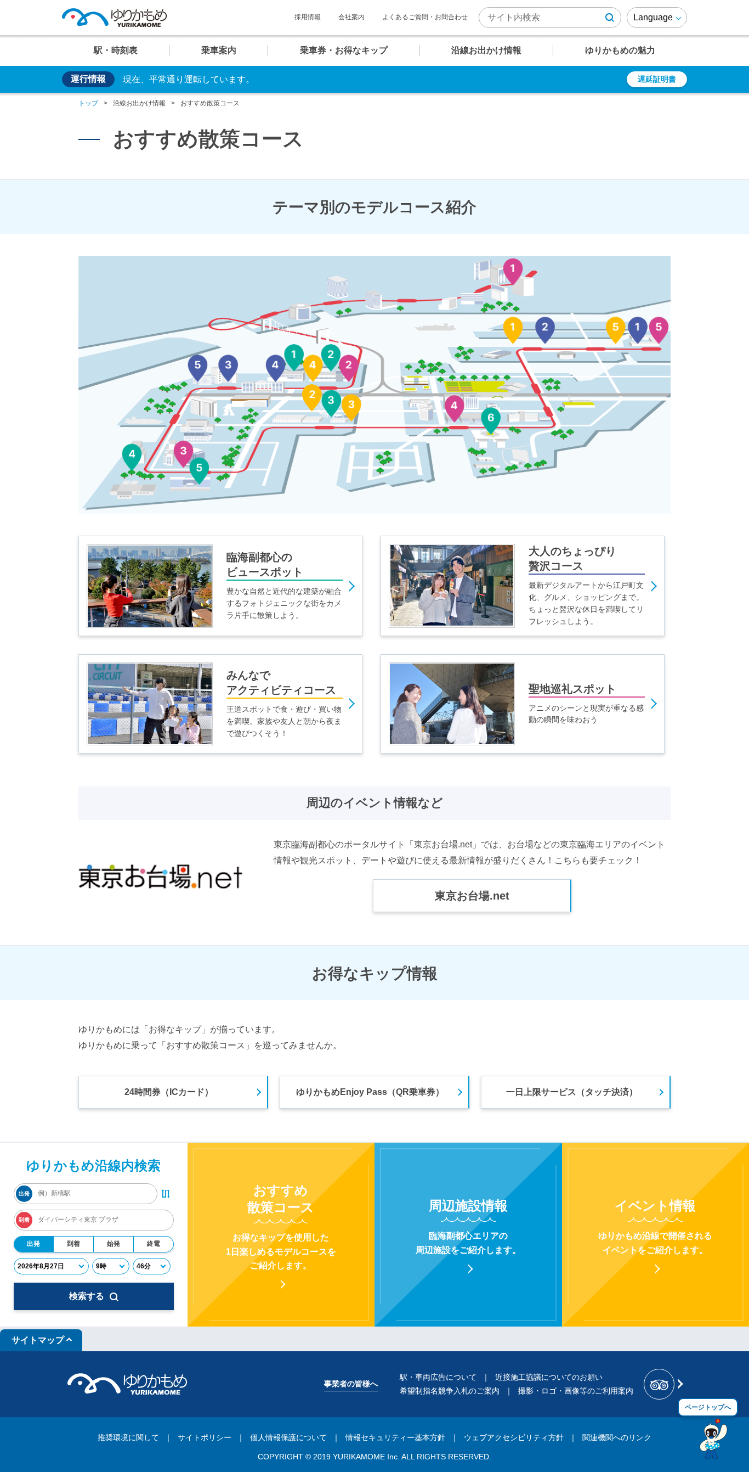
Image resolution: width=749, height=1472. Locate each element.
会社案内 (351, 17)
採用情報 (307, 17)
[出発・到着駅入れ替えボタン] (165, 1193)
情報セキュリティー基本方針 (395, 1437)
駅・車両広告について (438, 1377)
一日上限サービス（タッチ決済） (572, 1092)
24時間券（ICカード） (168, 1092)
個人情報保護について (288, 1437)
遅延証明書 (657, 79)
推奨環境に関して (128, 1437)
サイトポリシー (204, 1437)
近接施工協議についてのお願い (549, 1377)
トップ (88, 103)
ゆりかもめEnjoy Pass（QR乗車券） (370, 1092)
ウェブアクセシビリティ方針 (514, 1437)
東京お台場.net (472, 896)
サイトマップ (38, 1340)
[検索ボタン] (609, 17)
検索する (86, 1296)
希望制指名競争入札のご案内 (450, 1390)
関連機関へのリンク (616, 1437)
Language (653, 17)
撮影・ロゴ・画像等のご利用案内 (575, 1390)
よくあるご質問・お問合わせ (425, 17)
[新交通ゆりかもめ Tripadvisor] (663, 1384)
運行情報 (88, 78)
